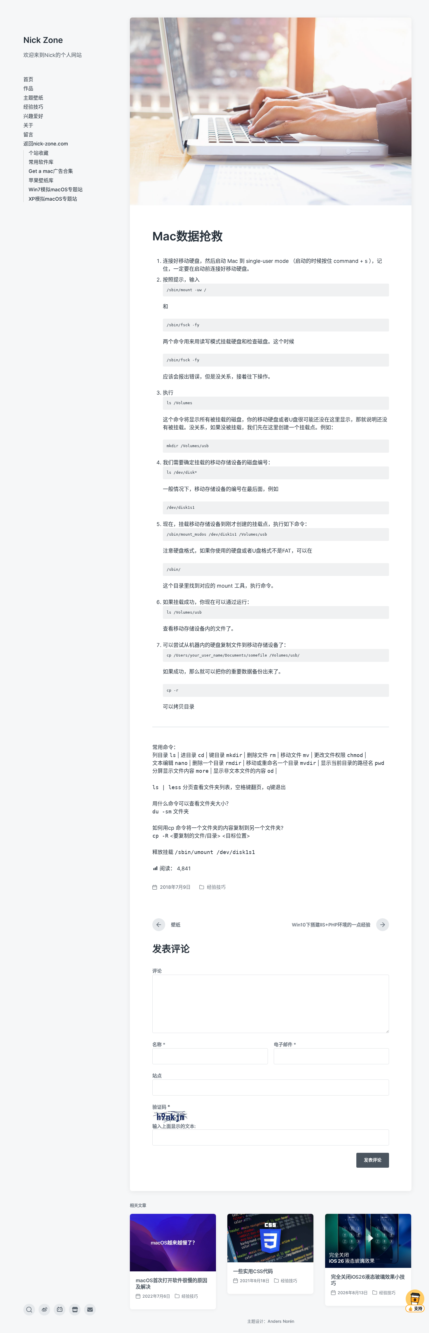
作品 (28, 88)
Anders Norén (281, 1321)
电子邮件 (285, 1044)
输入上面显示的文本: (174, 1126)
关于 (28, 125)
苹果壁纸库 (41, 180)
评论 (157, 971)
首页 (28, 79)
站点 (157, 1076)
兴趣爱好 (33, 116)
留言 (28, 135)
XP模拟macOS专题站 (53, 199)
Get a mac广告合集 (51, 171)
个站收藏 (38, 153)
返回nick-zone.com (45, 144)
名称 (158, 1044)
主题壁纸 (33, 98)
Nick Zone (43, 40)
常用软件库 (41, 162)
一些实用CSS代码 (253, 1271)
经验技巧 (33, 107)
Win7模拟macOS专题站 (56, 189)
